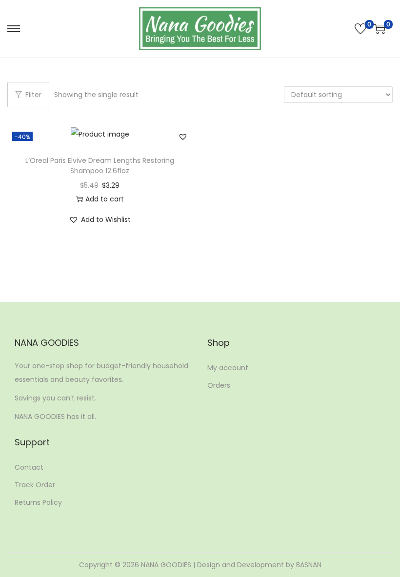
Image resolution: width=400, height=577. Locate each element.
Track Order (35, 485)
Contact (29, 467)
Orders (218, 385)
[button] (183, 136)
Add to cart (104, 199)
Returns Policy (38, 502)
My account (227, 368)
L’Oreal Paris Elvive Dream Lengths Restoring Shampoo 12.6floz (99, 166)
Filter (33, 94)
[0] (360, 29)
